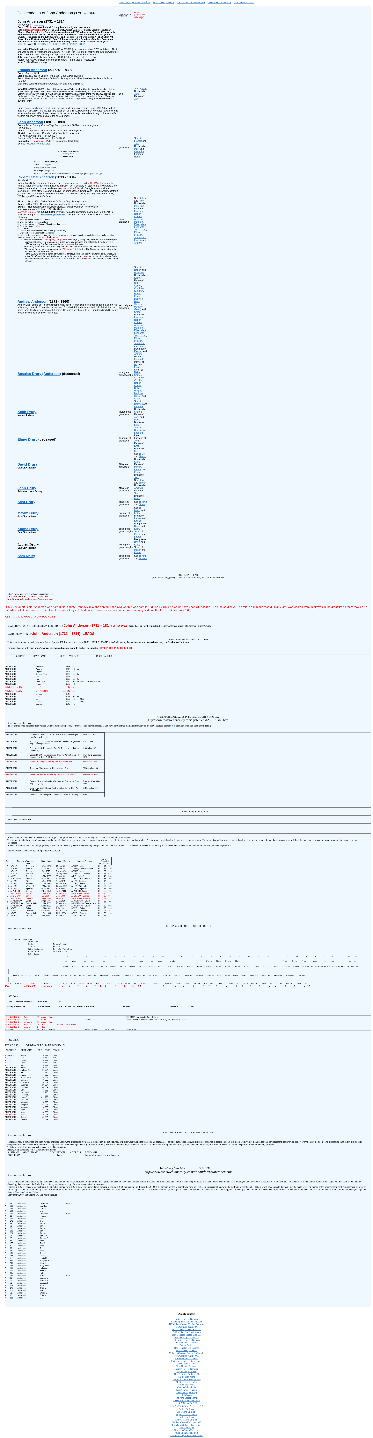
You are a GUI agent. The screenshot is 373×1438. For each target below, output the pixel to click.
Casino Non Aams (186, 1377)
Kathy (137, 461)
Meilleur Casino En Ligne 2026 (186, 1422)
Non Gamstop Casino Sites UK (186, 1329)
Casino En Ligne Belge (186, 1392)
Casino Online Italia (186, 1387)
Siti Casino (187, 1395)
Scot (136, 446)
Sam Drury (26, 556)
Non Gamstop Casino (244, 2)
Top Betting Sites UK (187, 1371)
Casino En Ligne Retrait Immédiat (134, 2)
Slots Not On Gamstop (186, 1342)
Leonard (138, 406)
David (137, 419)
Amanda (138, 488)
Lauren (137, 469)
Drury (27, 529)
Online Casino (186, 1345)
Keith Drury (26, 412)
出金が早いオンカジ (186, 1403)
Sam (136, 493)
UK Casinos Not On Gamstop (191, 2)
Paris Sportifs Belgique (186, 1390)
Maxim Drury (27, 513)
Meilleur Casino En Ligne (186, 1419)
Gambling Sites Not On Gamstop (186, 1321)
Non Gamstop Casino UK (187, 1327)
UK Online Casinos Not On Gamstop (186, 1324)
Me (135, 451)
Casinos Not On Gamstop (219, 2)
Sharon (138, 412)
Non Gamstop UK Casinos (186, 1348)
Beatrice (138, 404)
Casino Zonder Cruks (186, 1363)
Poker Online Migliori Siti (186, 1433)
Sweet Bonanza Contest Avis (186, 1400)
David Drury (27, 464)
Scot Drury (26, 502)
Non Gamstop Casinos (163, 2)
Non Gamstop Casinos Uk (186, 1337)
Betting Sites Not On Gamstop (187, 1332)
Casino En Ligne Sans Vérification (186, 1435)
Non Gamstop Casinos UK (186, 1374)
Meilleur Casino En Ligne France (186, 1361)
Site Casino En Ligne (186, 1412)
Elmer (137, 425)
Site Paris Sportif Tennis (186, 1398)
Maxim (137, 467)
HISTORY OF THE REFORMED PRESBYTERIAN (61, 44)
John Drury (26, 488)
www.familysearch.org (37, 108)
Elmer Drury (27, 439)
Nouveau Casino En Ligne (186, 1430)
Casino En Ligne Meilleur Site (186, 1379)
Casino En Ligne (186, 1409)
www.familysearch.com (38, 25)
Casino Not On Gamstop (186, 1358)
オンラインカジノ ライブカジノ (186, 1406)
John (136, 417)
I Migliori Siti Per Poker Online (186, 1425)
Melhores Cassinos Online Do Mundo (186, 1353)
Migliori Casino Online (186, 1382)
